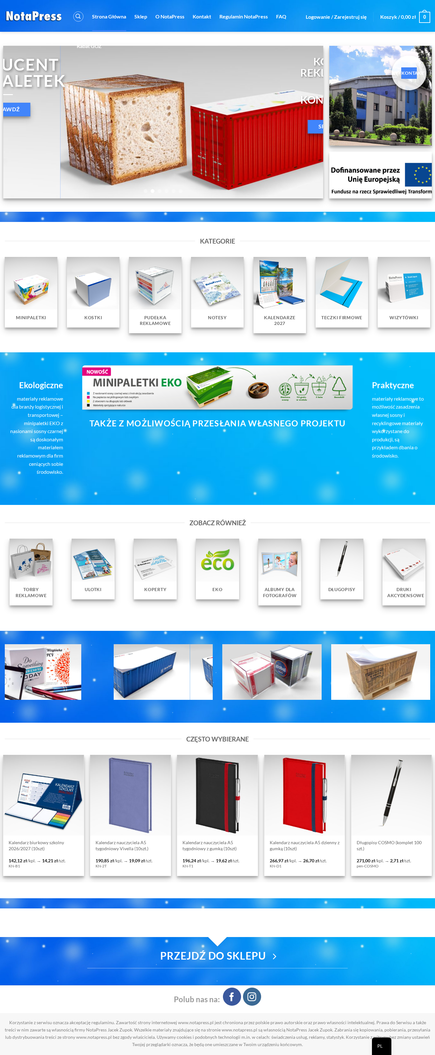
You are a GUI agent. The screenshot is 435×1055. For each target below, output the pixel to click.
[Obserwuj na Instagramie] (252, 997)
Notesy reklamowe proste (340, 842)
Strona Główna (109, 16)
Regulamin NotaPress (243, 16)
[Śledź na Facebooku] (232, 997)
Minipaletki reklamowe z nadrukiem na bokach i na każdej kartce (260, 848)
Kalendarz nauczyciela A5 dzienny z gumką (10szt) (89, 845)
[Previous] (17, 122)
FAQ (281, 16)
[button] (78, 16)
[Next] (308, 122)
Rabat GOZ (89, 46)
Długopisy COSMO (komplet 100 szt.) (173, 845)
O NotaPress (169, 16)
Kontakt (202, 16)
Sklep (140, 16)
